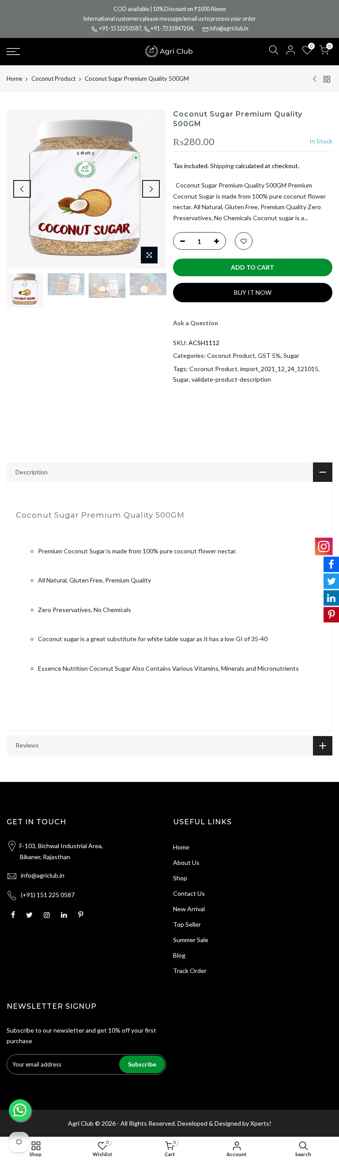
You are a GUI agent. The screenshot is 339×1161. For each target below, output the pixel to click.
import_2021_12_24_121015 (279, 368)
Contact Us (189, 893)
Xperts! (260, 1123)
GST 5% (269, 355)
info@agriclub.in (229, 28)
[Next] (151, 189)
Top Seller (187, 924)
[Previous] (22, 189)
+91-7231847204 (172, 28)
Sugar (291, 355)
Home (14, 78)
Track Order (190, 970)
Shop (180, 878)
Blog (179, 955)
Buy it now (252, 292)
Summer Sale (190, 939)
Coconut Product (53, 78)
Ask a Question (195, 323)
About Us (186, 862)
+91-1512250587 (120, 28)
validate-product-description (231, 379)
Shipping (222, 165)
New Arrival (189, 909)
